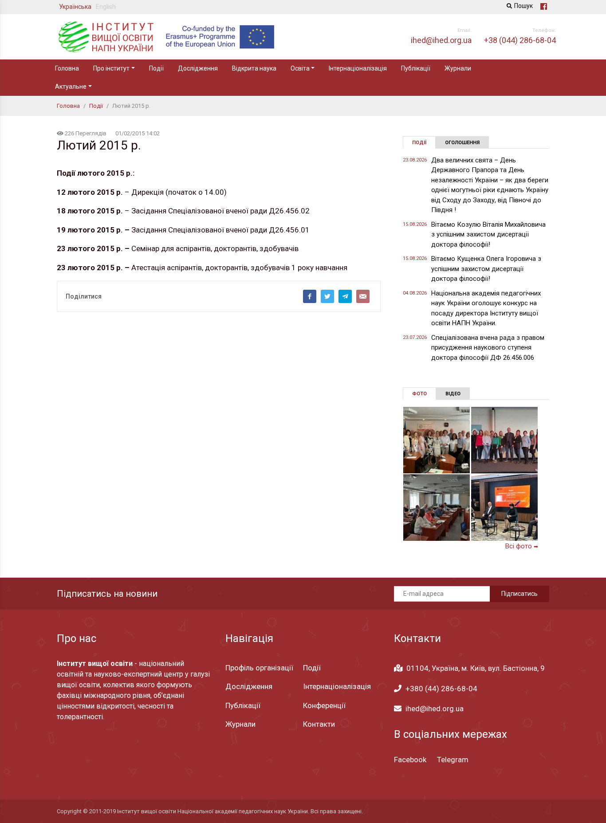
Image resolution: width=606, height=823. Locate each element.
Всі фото (521, 546)
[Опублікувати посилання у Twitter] (327, 296)
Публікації (415, 68)
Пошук (523, 5)
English (106, 6)
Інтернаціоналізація (358, 68)
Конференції (324, 705)
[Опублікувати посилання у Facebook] (309, 296)
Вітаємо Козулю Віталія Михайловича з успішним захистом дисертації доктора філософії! (488, 234)
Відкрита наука (254, 68)
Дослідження (198, 68)
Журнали (458, 68)
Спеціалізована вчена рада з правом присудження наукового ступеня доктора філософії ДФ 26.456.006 (487, 348)
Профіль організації (259, 667)
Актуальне (71, 86)
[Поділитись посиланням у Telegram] (345, 296)
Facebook (410, 759)
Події (156, 68)
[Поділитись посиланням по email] (363, 296)
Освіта (300, 68)
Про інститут (111, 68)
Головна (67, 68)
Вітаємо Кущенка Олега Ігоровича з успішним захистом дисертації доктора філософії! (486, 269)
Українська (75, 6)
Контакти (319, 724)
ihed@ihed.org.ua (434, 708)
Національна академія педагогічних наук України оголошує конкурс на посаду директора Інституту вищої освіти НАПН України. (486, 308)
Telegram (452, 759)
